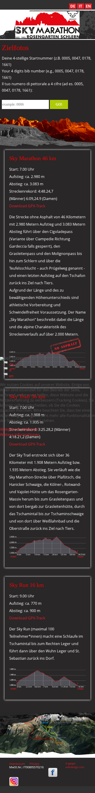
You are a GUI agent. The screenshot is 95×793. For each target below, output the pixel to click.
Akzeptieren (10, 429)
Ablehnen (29, 429)
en (11, 375)
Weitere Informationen (20, 434)
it (10, 370)
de (11, 364)
